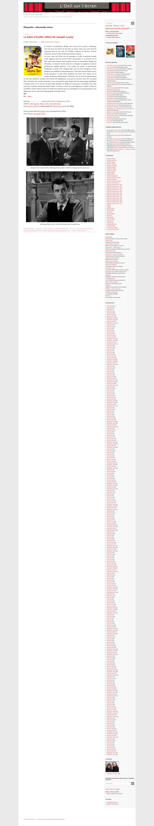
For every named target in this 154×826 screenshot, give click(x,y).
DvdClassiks (109, 237)
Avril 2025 (109, 331)
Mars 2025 (109, 333)
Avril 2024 (109, 352)
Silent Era (108, 295)
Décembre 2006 (111, 711)
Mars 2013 (109, 581)
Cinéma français (111, 170)
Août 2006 (109, 718)
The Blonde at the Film (112, 292)
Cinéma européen (111, 169)
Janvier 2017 (110, 502)
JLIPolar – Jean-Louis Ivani (113, 288)
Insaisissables (110, 70)
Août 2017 (109, 490)
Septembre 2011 (111, 613)
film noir (39, 230)
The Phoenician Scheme (113, 103)
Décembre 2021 (111, 400)
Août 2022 (109, 387)
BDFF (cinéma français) (112, 282)
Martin (109, 130)
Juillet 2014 (110, 554)
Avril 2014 (109, 559)
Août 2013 (109, 573)
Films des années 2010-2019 (114, 203)
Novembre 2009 (111, 650)
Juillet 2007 (110, 699)
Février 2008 (110, 687)
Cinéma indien (111, 172)
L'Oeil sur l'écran (33, 14)
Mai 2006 (109, 723)
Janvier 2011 (110, 626)
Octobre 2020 (110, 425)
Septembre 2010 (111, 633)
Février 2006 (110, 728)
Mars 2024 (110, 354)
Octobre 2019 (110, 445)
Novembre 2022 (111, 381)
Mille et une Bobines (111, 264)
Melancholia (118, 147)
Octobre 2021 (110, 404)
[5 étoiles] (40, 101)
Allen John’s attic (110, 268)
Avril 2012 (109, 601)
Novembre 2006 (111, 713)
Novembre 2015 (111, 526)
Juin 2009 (109, 659)
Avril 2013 (109, 580)
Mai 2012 (109, 599)
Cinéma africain (111, 158)
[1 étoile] (32, 101)
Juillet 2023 (110, 368)
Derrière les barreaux (112, 105)
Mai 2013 (109, 578)
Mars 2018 (109, 478)
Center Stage (110, 119)
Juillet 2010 (110, 637)
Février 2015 (110, 542)
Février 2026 (110, 314)
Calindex (108, 285)
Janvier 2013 (110, 585)
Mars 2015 (109, 540)
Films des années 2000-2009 (114, 201)
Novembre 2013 (111, 568)
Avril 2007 (109, 704)
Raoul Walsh (110, 217)
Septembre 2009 (111, 654)
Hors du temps (111, 88)
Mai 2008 (109, 682)
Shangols (108, 275)
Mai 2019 (109, 454)
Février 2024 (110, 356)
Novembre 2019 (111, 443)
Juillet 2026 (110, 305)
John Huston (110, 220)
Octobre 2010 (110, 632)
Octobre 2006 (110, 714)
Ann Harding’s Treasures (112, 244)
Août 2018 (109, 469)
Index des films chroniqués (113, 789)
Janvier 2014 (110, 564)
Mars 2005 (110, 747)
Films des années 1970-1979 (114, 196)
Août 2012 (109, 594)
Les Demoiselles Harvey (113, 115)
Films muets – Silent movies (113, 247)
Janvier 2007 (110, 709)
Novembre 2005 (111, 733)
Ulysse (108, 72)
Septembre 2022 (111, 385)
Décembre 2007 (111, 690)
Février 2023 (110, 376)
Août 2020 (109, 428)
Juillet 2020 (110, 430)
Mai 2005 (109, 744)
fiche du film (32, 106)
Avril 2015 (109, 538)
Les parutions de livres (113, 229)
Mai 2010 (109, 640)
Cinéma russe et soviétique (114, 181)
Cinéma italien (111, 174)
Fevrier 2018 (110, 480)
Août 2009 (109, 656)
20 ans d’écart (117, 138)
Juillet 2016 (110, 512)
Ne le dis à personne (118, 131)
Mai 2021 (109, 412)
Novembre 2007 (111, 692)
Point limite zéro (116, 135)
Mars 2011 (109, 623)
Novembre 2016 (111, 506)
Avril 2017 (109, 497)
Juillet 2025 (110, 326)
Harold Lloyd (110, 210)
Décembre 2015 (111, 525)
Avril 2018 (109, 476)
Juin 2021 (109, 411)
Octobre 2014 (110, 549)
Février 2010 (110, 645)
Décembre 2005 (111, 732)
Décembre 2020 (111, 421)
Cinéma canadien (111, 167)
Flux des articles (112, 802)
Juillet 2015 (110, 533)
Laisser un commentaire (79, 230)
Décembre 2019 (111, 442)
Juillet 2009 (110, 657)
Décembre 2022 (111, 380)
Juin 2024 (109, 349)
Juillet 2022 (110, 388)
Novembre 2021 (111, 402)
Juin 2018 (109, 473)
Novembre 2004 (111, 754)
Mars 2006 (110, 726)
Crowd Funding (111, 226)
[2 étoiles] (34, 101)
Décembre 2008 (111, 670)
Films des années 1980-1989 (114, 198)
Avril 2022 (109, 394)
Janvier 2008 (110, 689)
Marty (108, 94)
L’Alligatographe (110, 278)
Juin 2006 (109, 721)
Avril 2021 (109, 414)
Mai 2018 (109, 475)
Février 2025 (110, 335)
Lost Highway (110, 96)
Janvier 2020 (110, 440)
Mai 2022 (109, 392)
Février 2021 (110, 418)
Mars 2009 (110, 664)
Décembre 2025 (111, 318)
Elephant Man (110, 113)
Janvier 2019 (110, 461)
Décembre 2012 (111, 587)
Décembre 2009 (111, 649)
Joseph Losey (57, 106)
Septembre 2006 (111, 716)
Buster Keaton (111, 208)
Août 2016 (109, 511)
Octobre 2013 (110, 569)
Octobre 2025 (110, 321)
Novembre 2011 (111, 609)
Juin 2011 (109, 618)
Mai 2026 (109, 309)
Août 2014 (109, 552)
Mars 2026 (110, 312)
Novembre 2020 (111, 423)
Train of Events (111, 100)
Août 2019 (109, 449)
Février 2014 (110, 563)
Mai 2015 (109, 537)
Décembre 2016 (111, 504)
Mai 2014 (109, 557)
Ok (133, 23)
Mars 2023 (109, 374)
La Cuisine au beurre (112, 65)
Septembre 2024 (111, 343)
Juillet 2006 (110, 719)
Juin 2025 (109, 328)
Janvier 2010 (110, 647)
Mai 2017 (109, 495)
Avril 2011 (109, 621)
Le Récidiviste (110, 77)
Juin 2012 (109, 597)
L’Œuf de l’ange (111, 82)
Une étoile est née (111, 69)
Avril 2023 (109, 373)
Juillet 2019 (110, 450)
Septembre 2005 (111, 737)
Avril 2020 (109, 435)
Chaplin (109, 207)
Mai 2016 (109, 516)
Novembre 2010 (111, 630)
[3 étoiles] (36, 101)
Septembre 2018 (111, 468)
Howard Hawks (111, 219)
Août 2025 (109, 325)
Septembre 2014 (111, 550)
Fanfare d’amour (111, 93)
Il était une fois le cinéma (112, 257)
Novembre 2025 (111, 319)
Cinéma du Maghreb (112, 175)
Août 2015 (109, 532)
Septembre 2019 (111, 447)
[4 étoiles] (38, 101)
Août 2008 (109, 676)
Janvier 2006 (110, 730)
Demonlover (110, 98)
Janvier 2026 (110, 316)
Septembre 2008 (111, 675)
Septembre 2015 (111, 530)
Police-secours (111, 75)
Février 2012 (110, 604)
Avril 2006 (109, 725)
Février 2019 (110, 459)
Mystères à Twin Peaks (113, 112)
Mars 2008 (110, 685)
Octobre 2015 (110, 528)
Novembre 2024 (111, 340)
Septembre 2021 (111, 406)
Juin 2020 (109, 431)
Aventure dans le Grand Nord (114, 84)
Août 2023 (109, 366)
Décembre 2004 (111, 752)
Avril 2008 (109, 683)
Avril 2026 (109, 311)
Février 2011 (110, 625)
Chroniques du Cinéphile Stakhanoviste (116, 271)
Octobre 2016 (110, 507)
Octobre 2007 (110, 694)
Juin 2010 (109, 638)
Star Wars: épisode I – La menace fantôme (124, 149)
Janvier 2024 (110, 357)
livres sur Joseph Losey (37, 114)
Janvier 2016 (110, 523)
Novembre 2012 (111, 588)
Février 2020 (110, 438)
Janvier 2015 (110, 544)
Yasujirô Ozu (110, 222)
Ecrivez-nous (116, 773)
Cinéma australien (112, 165)
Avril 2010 (109, 642)
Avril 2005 (109, 745)
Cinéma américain (112, 160)
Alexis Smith (44, 104)
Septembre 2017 (111, 488)
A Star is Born (110, 67)
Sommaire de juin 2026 (113, 117)
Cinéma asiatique (111, 163)
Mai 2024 (109, 350)
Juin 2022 (109, 390)
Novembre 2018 (111, 464)
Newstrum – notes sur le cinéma (114, 254)
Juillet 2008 (110, 678)
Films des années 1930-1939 (114, 189)
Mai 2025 (109, 330)
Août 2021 (109, 407)
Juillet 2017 (110, 492)
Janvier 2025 (110, 337)
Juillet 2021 (110, 409)
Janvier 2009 (110, 668)
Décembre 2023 (111, 359)
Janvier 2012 (110, 606)
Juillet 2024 (110, 347)
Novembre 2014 (111, 547)
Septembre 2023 (111, 364)
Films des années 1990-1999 (114, 200)
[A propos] (121, 766)
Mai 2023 (109, 371)
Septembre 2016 (111, 509)
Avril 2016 (109, 518)
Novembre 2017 (111, 485)
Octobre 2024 (110, 342)
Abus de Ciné (109, 240)
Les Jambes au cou (112, 74)
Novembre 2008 (111, 671)
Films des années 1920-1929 (114, 187)
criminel (26, 230)
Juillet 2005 (110, 740)
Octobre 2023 (110, 362)
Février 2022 (110, 397)
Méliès (108, 205)
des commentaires (113, 804)
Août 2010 (109, 635)
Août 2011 (109, 614)
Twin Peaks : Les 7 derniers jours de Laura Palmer (120, 108)
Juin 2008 (109, 680)
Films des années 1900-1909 (114, 184)
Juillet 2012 (110, 595)
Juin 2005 (109, 742)
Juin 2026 (109, 307)
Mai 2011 (109, 620)
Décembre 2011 (111, 607)
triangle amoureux (64, 230)
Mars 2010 (109, 644)
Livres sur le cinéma (112, 227)
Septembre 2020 (111, 426)
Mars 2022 (109, 395)
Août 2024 (109, 345)
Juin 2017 (109, 494)
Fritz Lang (109, 212)
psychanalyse (55, 230)
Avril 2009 (109, 663)
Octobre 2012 (110, 590)
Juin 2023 (109, 369)
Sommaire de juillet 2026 (113, 89)
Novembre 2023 (111, 361)
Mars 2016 (109, 519)
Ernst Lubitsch (111, 213)
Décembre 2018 (111, 463)
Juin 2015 (109, 535)
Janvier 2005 (110, 751)
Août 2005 (109, 739)
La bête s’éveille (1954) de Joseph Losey (48, 37)
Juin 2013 (109, 576)
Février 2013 (110, 583)
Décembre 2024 (111, 338)
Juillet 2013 (110, 575)
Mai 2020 (109, 433)
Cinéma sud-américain (113, 182)
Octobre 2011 (110, 611)
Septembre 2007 (111, 695)
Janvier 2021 (110, 419)
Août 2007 (109, 697)
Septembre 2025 (111, 323)
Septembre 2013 (111, 571)
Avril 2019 (109, 456)
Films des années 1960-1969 (114, 194)
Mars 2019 (109, 457)
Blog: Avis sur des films (112, 261)
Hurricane (109, 120)
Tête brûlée (110, 91)
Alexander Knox (55, 104)
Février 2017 (110, 500)
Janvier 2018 (110, 481)
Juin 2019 (109, 452)
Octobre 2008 (110, 673)
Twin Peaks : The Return (113, 106)
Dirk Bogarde (34, 104)
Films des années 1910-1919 (114, 186)
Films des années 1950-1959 (60, 228)
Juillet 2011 (110, 616)
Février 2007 (110, 707)
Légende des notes (112, 224)
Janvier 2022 (110, 399)
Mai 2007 (109, 702)
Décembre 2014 (111, 545)
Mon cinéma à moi (110, 250)
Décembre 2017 (111, 483)
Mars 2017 (109, 499)
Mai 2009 (109, 661)
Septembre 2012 (111, 592)
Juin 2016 (109, 514)
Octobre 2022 (110, 383)
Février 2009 (110, 666)
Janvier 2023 (110, 378)
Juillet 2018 (110, 471)
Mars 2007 (110, 706)
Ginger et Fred (117, 142)
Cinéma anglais (47, 228)
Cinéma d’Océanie (112, 179)
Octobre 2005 (110, 735)
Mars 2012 (109, 602)
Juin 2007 (109, 701)
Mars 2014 (109, 561)
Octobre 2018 (110, 466)
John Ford (109, 215)
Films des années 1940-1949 (114, 191)
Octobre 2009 (110, 652)
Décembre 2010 (111, 628)
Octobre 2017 (110, 487)
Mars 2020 (110, 437)
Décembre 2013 (111, 566)
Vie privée (109, 122)
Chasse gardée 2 (111, 79)
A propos (109, 773)
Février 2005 (110, 749)
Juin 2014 (109, 556)
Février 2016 (110, 521)
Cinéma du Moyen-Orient (114, 177)
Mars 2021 (109, 416)
